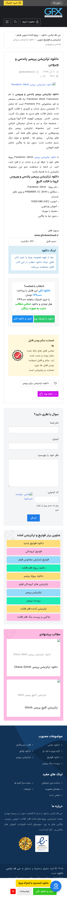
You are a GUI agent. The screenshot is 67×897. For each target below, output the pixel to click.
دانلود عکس (54, 745)
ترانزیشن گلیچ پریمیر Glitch (41, 708)
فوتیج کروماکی (33, 552)
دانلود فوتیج (53, 757)
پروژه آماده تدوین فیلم (27, 35)
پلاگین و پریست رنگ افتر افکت (33, 617)
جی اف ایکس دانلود (51, 35)
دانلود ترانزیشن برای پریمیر (36, 383)
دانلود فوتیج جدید (33, 543)
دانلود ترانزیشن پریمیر (45, 157)
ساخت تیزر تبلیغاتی (51, 783)
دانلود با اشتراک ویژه (44, 319)
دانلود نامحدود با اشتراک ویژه (33, 883)
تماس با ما (55, 795)
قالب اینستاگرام (23, 745)
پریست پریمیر (33, 601)
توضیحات (24, 891)
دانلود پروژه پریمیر (33, 576)
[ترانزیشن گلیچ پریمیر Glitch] (33, 692)
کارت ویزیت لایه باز (51, 751)
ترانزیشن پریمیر (33, 592)
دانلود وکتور (25, 751)
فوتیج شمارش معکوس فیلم (33, 560)
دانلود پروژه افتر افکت (33, 568)
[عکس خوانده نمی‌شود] (20, 497)
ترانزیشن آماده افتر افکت (33, 609)
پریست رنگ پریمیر (51, 763)
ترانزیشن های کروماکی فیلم (33, 584)
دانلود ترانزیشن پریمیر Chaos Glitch (36, 667)
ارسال (33, 518)
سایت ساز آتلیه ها (22, 783)
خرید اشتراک (11, 3)
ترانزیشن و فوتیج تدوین (49, 40)
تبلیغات (27, 789)
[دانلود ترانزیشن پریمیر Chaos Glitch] (33, 651)
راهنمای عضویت (52, 789)
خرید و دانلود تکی (23, 319)
